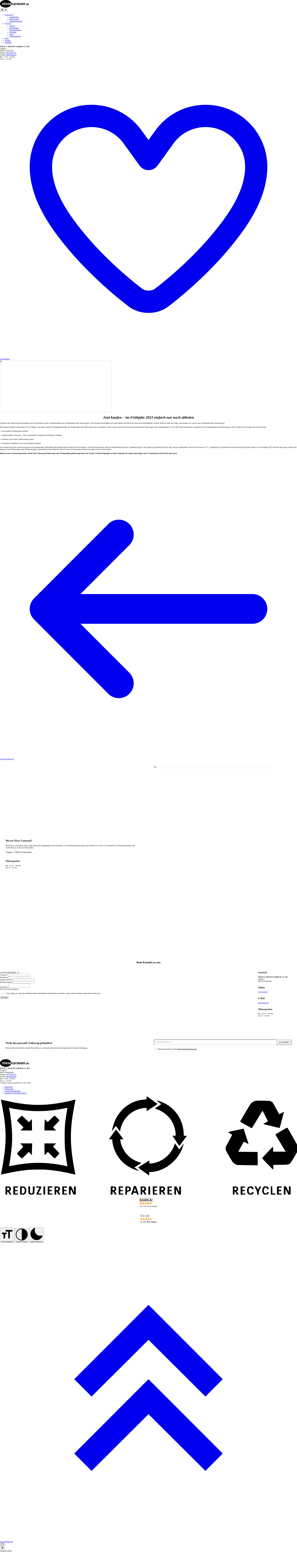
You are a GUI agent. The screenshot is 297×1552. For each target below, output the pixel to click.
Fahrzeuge (8, 15)
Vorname (4, 975)
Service (7, 24)
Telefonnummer (6, 982)
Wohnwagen (14, 19)
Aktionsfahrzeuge (15, 21)
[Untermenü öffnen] (13, 15)
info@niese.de (11, 55)
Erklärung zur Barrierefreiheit (15, 1093)
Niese (7, 38)
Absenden (4, 997)
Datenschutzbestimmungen (187, 1049)
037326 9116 (11, 53)
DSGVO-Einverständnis (9, 989)
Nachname (4, 977)
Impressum (9, 1087)
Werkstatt (12, 32)
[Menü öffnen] (4, 10)
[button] (148, 1203)
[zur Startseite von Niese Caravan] (14, 7)
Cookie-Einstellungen (13, 1091)
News (11, 34)
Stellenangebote (15, 36)
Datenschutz (9, 1089)
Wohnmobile (14, 17)
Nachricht (4, 987)
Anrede (2, 973)
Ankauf (12, 26)
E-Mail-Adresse (6, 980)
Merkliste (8, 43)
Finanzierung (14, 28)
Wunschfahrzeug (15, 30)
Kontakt (8, 40)
